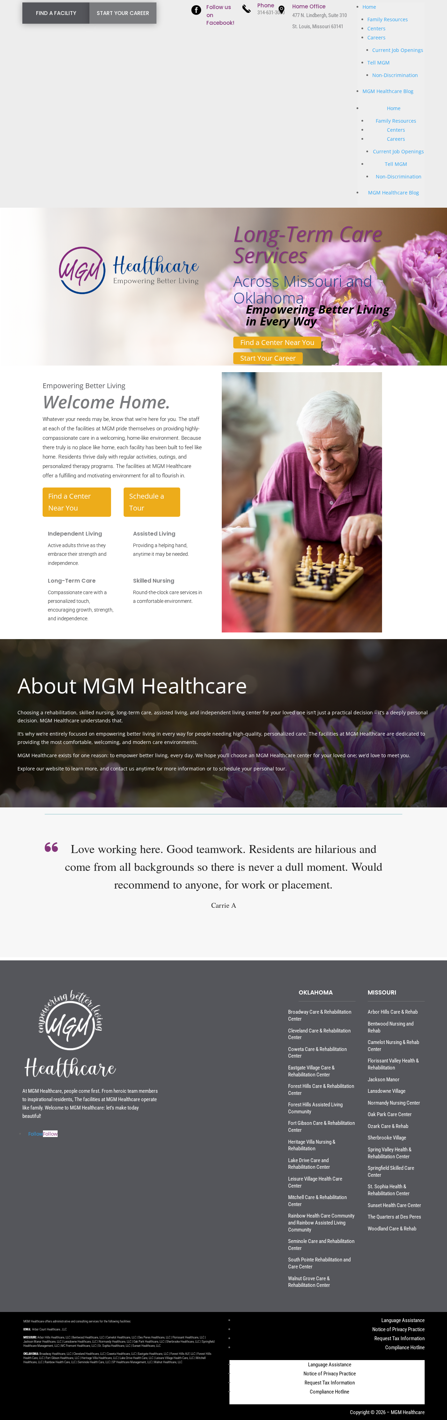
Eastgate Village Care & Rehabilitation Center (311, 1071)
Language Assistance (403, 1320)
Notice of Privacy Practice (398, 1329)
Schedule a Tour (146, 502)
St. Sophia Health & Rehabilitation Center (389, 1190)
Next (413, 904)
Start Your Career (268, 358)
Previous (34, 904)
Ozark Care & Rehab (388, 1126)
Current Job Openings (397, 50)
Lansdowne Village (386, 1091)
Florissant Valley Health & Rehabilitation (393, 1064)
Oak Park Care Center (390, 1114)
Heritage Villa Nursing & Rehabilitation (311, 1145)
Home (369, 6)
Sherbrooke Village (387, 1138)
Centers (376, 28)
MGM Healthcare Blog (387, 91)
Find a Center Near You (277, 342)
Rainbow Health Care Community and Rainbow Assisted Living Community (321, 1223)
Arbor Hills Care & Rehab (393, 1012)
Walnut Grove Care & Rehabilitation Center (309, 1282)
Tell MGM (378, 62)
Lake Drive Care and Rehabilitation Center (309, 1163)
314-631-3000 (271, 12)
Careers (376, 37)
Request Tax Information (399, 1338)
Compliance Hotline (405, 1347)
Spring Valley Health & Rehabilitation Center (389, 1153)
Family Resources (387, 19)
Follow (50, 1133)
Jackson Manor (384, 1079)
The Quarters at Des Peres (394, 1217)
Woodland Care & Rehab (392, 1229)
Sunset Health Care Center (394, 1205)
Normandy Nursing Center (394, 1103)
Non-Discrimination (395, 75)
